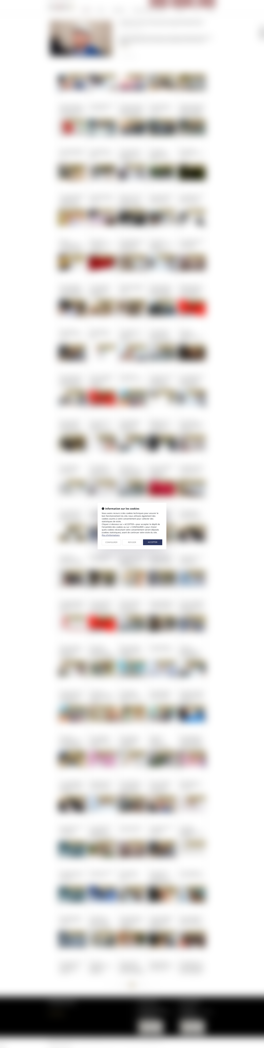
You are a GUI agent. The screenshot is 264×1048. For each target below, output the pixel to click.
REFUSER (132, 542)
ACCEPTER (152, 542)
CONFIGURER (111, 542)
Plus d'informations (111, 535)
